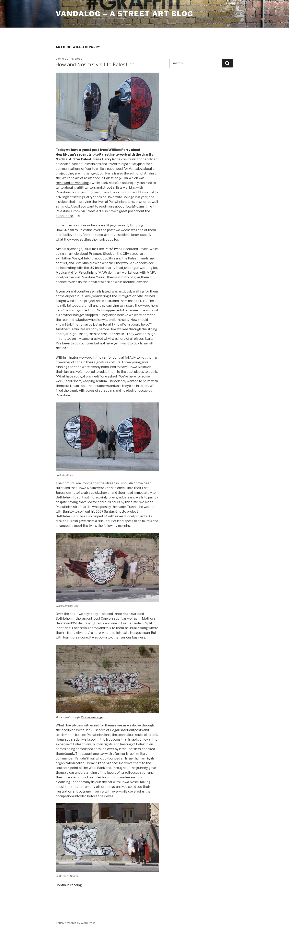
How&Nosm (65, 230)
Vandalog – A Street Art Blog (124, 13)
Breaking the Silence (101, 763)
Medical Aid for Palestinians (76, 272)
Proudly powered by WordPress (75, 923)
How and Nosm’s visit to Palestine (94, 64)
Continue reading (69, 885)
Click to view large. (92, 717)
